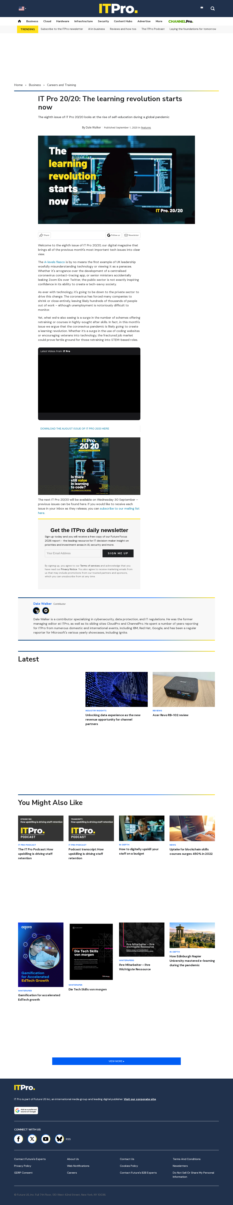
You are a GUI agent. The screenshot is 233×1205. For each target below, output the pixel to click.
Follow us (115, 235)
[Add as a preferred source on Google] (26, 1110)
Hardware (62, 21)
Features (146, 127)
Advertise (144, 21)
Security (103, 21)
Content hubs (123, 21)
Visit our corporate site (140, 1099)
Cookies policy (129, 1166)
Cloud (47, 21)
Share (46, 235)
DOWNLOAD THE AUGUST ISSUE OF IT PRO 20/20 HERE (74, 428)
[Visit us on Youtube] (45, 1139)
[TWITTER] (37, 611)
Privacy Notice (69, 569)
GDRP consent (23, 1172)
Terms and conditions (187, 1159)
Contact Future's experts (30, 1159)
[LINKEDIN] (46, 611)
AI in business (96, 29)
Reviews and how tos (123, 29)
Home (18, 85)
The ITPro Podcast (153, 29)
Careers (72, 1172)
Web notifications (78, 1166)
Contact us (127, 1159)
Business (32, 21)
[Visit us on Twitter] (32, 1139)
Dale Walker (93, 127)
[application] (89, 384)
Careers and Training (61, 85)
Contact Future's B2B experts (138, 1172)
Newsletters (180, 1166)
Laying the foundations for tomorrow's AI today (199, 29)
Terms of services (90, 565)
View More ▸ (116, 1061)
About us (73, 1159)
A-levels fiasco (54, 262)
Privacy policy (22, 1166)
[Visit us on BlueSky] (58, 1139)
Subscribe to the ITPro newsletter (62, 29)
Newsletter (133, 235)
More (159, 21)
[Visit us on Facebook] (18, 1139)
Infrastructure (83, 21)
